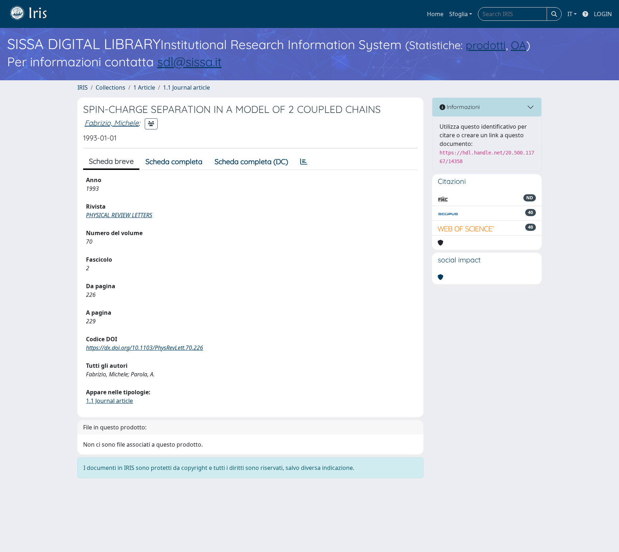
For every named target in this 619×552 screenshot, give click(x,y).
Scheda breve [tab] (111, 161)
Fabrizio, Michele (112, 122)
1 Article (144, 87)
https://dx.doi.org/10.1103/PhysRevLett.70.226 (144, 348)
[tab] (303, 161)
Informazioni (462, 106)
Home (435, 14)
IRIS (82, 87)
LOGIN (603, 14)
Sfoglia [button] (458, 14)
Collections (110, 87)
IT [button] (569, 14)
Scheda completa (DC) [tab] (251, 161)
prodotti (486, 45)
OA (518, 45)
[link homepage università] (33, 14)
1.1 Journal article (186, 87)
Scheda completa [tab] (173, 161)
